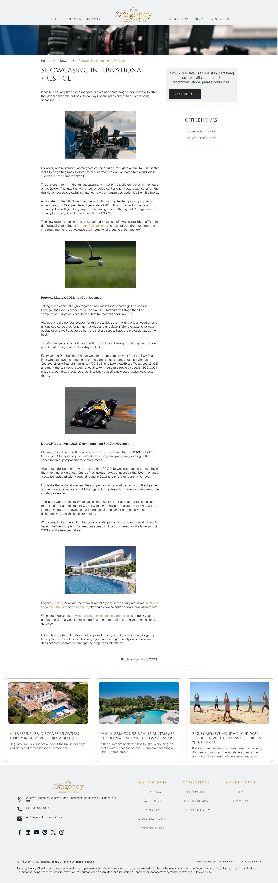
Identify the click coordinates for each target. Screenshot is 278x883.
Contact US (220, 19)
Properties (72, 19)
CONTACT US (185, 94)
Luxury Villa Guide (206, 861)
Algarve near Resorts (152, 819)
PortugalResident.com (92, 226)
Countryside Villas (196, 801)
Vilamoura (81, 607)
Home (53, 19)
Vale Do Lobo (58, 607)
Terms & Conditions (251, 861)
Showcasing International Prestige (101, 61)
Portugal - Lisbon (152, 828)
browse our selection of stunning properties (100, 616)
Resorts (93, 19)
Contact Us (240, 801)
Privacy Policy (228, 861)
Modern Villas (196, 792)
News (199, 19)
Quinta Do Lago (152, 792)
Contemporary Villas (196, 810)
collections (178, 19)
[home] (133, 14)
